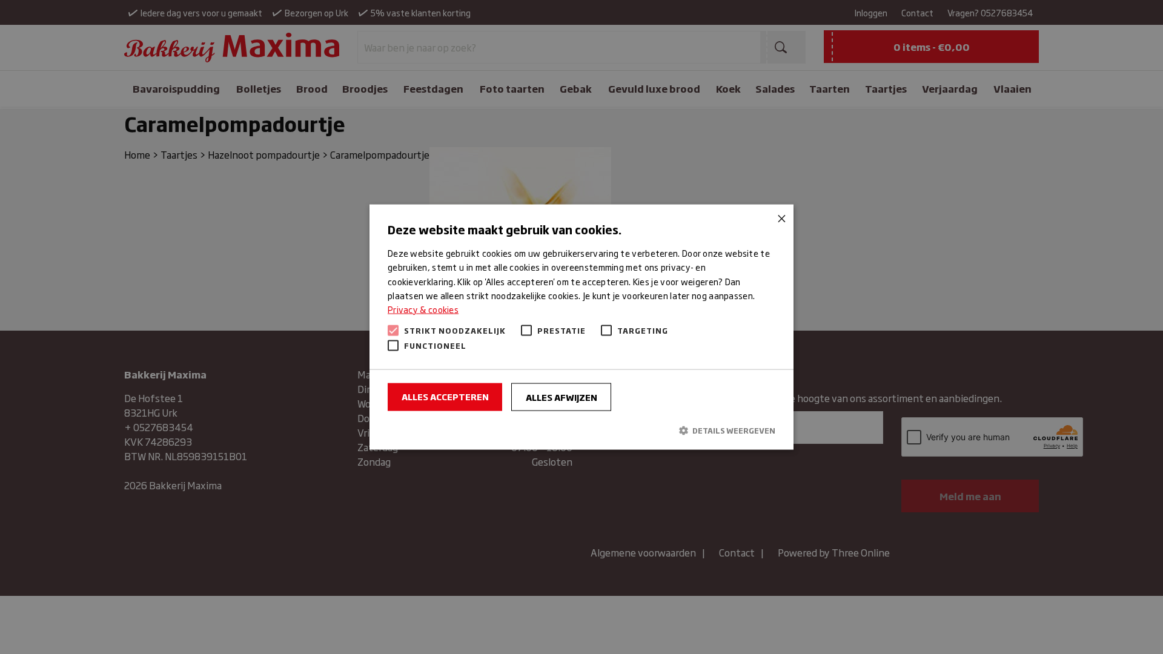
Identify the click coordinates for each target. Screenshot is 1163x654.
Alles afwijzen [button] (561, 396)
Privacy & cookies (423, 308)
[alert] (581, 327)
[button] (581, 430)
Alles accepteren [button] (445, 395)
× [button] (779, 218)
